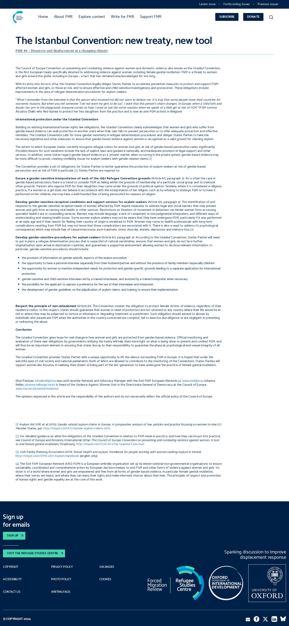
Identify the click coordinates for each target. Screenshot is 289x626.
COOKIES (105, 579)
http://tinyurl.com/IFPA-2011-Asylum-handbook (47, 456)
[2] (76, 170)
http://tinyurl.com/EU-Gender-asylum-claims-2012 (76, 428)
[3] (192, 229)
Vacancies (106, 567)
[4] (179, 381)
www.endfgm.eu (192, 381)
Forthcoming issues (236, 4)
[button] (271, 18)
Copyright (10, 567)
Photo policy (61, 579)
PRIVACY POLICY (62, 567)
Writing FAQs (60, 592)
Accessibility (12, 579)
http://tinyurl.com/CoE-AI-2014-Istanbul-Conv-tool (110, 444)
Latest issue (207, 4)
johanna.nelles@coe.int (40, 384)
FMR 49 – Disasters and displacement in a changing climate (62, 51)
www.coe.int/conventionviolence (37, 388)
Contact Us (11, 592)
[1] (150, 158)
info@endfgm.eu (45, 381)
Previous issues (268, 4)
